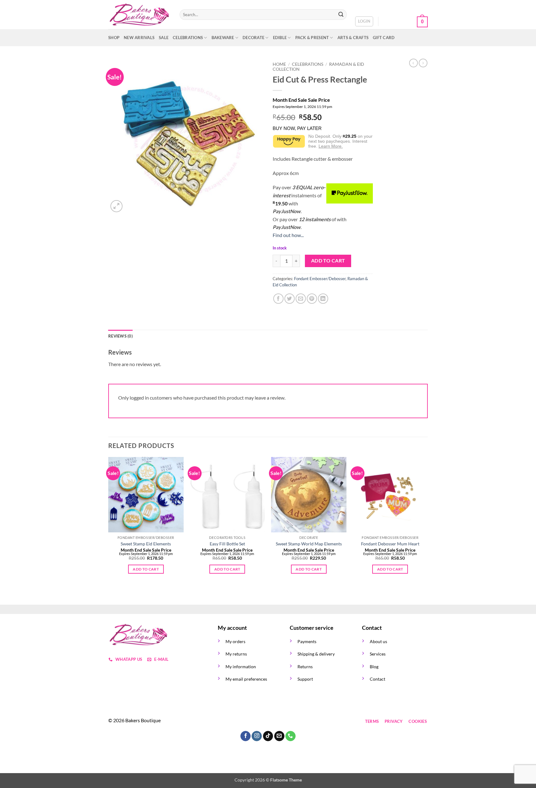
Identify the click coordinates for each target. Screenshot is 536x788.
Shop (113, 37)
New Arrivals (139, 37)
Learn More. (331, 146)
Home (279, 64)
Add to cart (328, 260)
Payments (306, 641)
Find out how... (288, 235)
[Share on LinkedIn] (323, 298)
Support (305, 679)
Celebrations (188, 37)
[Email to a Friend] (301, 298)
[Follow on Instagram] (235, 721)
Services (378, 653)
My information (241, 666)
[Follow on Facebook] (223, 721)
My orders (235, 641)
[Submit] (341, 14)
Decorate (253, 37)
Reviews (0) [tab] (120, 336)
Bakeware (223, 37)
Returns (305, 666)
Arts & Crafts (352, 37)
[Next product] (413, 63)
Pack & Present (312, 37)
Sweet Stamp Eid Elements (146, 543)
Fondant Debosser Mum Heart (390, 543)
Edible (280, 37)
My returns (236, 653)
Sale (163, 37)
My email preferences (246, 679)
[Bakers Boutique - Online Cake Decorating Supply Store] (139, 15)
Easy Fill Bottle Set (227, 543)
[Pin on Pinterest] (312, 298)
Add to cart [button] (146, 569)
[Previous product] (423, 63)
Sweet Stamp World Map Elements (309, 543)
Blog (374, 666)
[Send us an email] (257, 721)
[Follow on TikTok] (246, 721)
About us (378, 641)
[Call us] (268, 721)
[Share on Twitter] (289, 298)
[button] (364, 21)
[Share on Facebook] (278, 298)
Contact (377, 679)
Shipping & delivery (316, 653)
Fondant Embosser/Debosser (320, 278)
